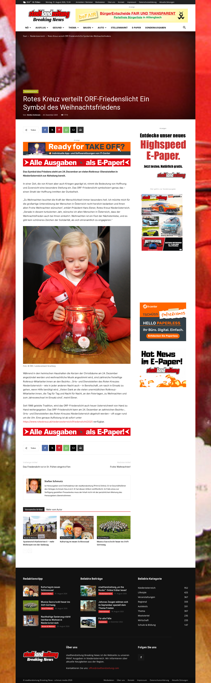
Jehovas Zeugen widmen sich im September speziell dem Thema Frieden (113, 605)
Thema (72, 27)
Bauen (87, 27)
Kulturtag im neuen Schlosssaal (74, 541)
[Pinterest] (59, 130)
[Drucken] (80, 130)
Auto (101, 27)
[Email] (73, 130)
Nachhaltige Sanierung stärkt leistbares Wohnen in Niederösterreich (56, 620)
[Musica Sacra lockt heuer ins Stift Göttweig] (114, 527)
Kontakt (121, 2)
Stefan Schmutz (33, 115)
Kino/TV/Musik (103, 538)
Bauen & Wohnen (30, 538)
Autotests (103, 622)
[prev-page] (25, 551)
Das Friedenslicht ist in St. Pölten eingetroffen (46, 466)
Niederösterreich (37, 36)
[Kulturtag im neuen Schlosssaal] (77, 527)
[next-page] (30, 551)
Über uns (111, 2)
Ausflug (41, 27)
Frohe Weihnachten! (120, 466)
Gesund (57, 27)
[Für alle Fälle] (88, 622)
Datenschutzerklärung (147, 2)
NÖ (27, 27)
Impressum (131, 2)
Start (25, 36)
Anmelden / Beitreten (84, 2)
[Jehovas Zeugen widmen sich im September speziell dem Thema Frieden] (88, 605)
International (104, 611)
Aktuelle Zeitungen (166, 2)
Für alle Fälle (104, 618)
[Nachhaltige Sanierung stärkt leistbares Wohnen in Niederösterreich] (30, 620)
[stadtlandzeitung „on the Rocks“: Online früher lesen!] (88, 591)
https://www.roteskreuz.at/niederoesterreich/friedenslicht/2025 (58, 421)
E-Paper (136, 27)
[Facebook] (45, 130)
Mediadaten (100, 2)
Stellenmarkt (119, 27)
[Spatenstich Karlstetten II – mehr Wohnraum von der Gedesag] (40, 527)
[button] (184, 27)
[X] (52, 130)
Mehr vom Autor (54, 509)
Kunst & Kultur (66, 538)
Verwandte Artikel (34, 509)
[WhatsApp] (66, 130)
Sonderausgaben (155, 27)
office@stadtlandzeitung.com (104, 668)
